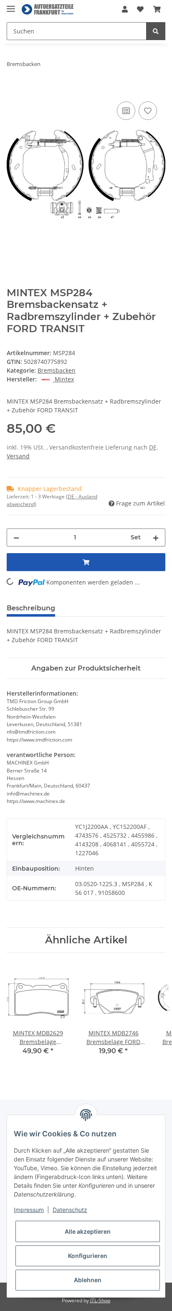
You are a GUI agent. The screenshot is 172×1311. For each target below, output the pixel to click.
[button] (124, 9)
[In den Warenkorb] (13, 90)
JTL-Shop (100, 1300)
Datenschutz (70, 1209)
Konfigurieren (87, 1255)
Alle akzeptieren (88, 1231)
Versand (18, 456)
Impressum (29, 1209)
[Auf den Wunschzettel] (148, 111)
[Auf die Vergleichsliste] (126, 111)
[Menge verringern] (16, 537)
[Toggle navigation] (11, 5)
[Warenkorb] (157, 9)
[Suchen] (155, 31)
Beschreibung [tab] (31, 608)
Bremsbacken (57, 370)
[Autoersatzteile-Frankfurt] (47, 9)
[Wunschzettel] (140, 9)
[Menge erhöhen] (156, 537)
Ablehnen (87, 1279)
